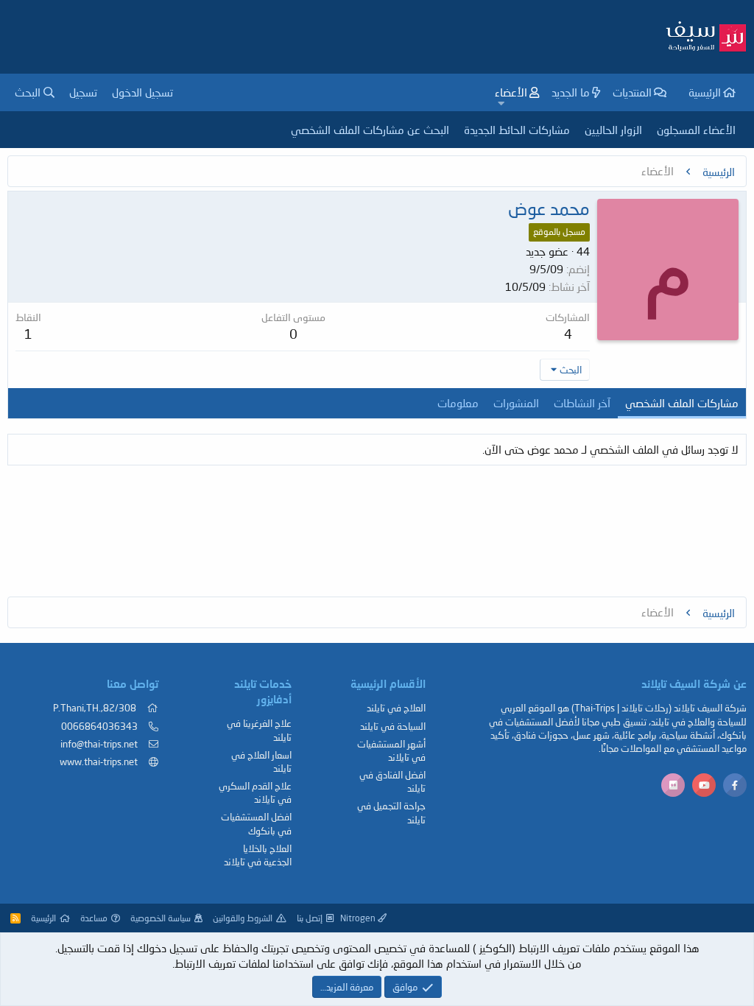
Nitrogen (359, 918)
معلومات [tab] (458, 402)
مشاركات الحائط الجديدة (517, 129)
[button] (501, 103)
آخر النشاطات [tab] (582, 402)
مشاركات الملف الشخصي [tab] (682, 402)
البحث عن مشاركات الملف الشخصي (370, 129)
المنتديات (632, 92)
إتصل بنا (310, 918)
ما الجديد (571, 92)
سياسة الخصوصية (160, 918)
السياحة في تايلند (393, 726)
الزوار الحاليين (613, 129)
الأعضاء (511, 92)
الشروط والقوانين (242, 918)
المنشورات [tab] (516, 402)
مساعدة (94, 918)
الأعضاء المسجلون (696, 129)
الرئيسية (704, 92)
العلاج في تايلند (396, 708)
